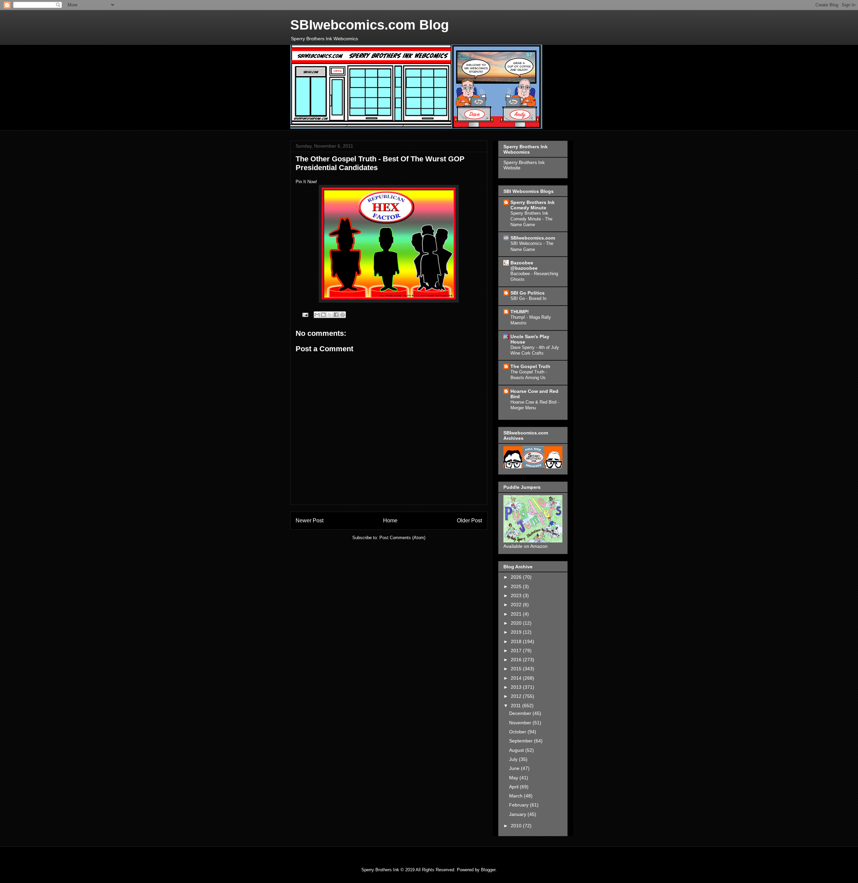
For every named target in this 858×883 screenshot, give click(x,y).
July (514, 759)
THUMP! (519, 311)
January (518, 814)
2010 (517, 825)
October (518, 731)
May (514, 777)
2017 (517, 650)
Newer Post (309, 520)
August (517, 750)
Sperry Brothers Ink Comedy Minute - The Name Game (531, 219)
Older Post (469, 520)
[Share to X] (329, 314)
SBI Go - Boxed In (528, 298)
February (519, 805)
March (516, 795)
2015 (517, 668)
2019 (517, 632)
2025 (517, 586)
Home (390, 520)
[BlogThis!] (323, 314)
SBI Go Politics (527, 293)
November (521, 722)
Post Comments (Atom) (402, 537)
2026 (517, 577)
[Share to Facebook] (336, 314)
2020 (517, 623)
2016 (517, 659)
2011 (516, 705)
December (521, 713)
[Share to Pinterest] (342, 314)
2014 (517, 678)
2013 (517, 687)
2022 (517, 604)
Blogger (488, 869)
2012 (517, 696)
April (514, 786)
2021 (517, 614)
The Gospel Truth (530, 366)
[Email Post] (305, 314)
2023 (517, 595)
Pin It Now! (306, 181)
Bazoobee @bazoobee (524, 265)
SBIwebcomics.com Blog (369, 24)
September (521, 740)
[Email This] (317, 314)
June (515, 768)
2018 (517, 641)
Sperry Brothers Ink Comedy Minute (532, 205)
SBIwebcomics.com (532, 238)
